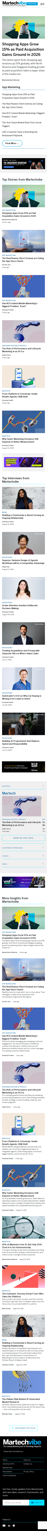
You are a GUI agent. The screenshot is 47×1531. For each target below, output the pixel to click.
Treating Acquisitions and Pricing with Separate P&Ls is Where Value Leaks (21, 652)
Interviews (7, 557)
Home (5, 1460)
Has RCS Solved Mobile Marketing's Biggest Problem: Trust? (19, 305)
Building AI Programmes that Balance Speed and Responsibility (20, 742)
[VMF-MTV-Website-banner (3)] (23, 881)
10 (41, 798)
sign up (38, 1503)
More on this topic (23, 838)
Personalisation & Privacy (14, 346)
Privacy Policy (29, 1471)
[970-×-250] (23, 163)
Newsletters (7, 1471)
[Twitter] (5, 1525)
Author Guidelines (9, 1475)
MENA (4, 512)
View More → (12, 143)
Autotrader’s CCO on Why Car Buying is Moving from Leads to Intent (21, 697)
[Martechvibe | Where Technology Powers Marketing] (13, 4)
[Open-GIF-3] (23, 766)
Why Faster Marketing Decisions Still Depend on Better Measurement (20, 440)
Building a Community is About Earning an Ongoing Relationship (23, 516)
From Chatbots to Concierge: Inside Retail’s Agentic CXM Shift (19, 395)
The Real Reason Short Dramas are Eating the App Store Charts (23, 260)
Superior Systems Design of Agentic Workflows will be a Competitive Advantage (23, 562)
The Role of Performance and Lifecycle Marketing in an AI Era (21, 350)
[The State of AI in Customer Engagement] (23, 462)
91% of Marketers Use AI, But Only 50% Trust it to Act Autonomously (22, 1246)
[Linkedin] (10, 1525)
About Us (27, 1460)
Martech (6, 391)
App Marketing (9, 210)
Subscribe (32, 4)
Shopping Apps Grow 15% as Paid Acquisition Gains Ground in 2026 (23, 49)
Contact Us (28, 1464)
